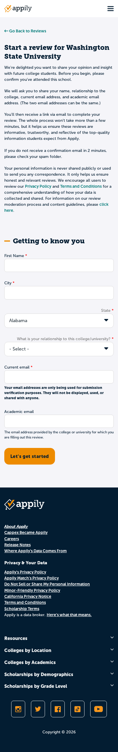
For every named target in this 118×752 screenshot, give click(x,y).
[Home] (18, 8)
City (7, 283)
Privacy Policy (38, 186)
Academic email (19, 412)
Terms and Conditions (81, 186)
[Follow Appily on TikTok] (77, 709)
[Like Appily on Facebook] (58, 709)
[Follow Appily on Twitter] (38, 709)
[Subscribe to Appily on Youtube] (98, 709)
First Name (14, 256)
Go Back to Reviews (27, 31)
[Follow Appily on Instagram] (18, 709)
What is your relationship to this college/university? (64, 339)
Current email (17, 367)
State (106, 310)
